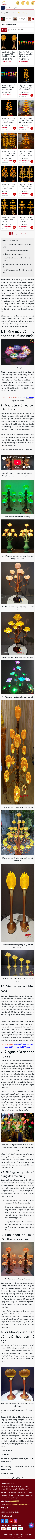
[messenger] (31, 1525)
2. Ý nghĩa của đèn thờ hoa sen (14, 254)
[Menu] (3, 8)
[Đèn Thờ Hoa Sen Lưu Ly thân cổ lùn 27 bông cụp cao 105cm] (9, 141)
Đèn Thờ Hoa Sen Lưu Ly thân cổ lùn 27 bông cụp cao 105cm (8, 153)
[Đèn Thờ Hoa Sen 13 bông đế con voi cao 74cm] (9, 207)
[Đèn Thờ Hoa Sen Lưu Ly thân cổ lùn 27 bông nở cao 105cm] (26, 108)
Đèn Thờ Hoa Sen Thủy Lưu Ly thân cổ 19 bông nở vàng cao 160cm (8, 186)
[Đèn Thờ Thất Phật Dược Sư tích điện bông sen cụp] (9, 75)
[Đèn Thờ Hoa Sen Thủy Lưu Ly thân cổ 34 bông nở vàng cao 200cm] (26, 75)
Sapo (23, 1537)
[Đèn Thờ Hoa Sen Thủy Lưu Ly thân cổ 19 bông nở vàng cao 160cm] (9, 174)
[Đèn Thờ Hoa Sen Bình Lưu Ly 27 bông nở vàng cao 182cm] (26, 141)
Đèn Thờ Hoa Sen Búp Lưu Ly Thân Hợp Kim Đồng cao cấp (9, 54)
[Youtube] (11, 1521)
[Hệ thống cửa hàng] (17, 3)
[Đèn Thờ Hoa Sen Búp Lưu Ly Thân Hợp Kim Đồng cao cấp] (9, 42)
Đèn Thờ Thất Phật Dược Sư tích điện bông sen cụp (8, 87)
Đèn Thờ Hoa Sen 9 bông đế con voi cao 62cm (26, 219)
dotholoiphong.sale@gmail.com (17, 1504)
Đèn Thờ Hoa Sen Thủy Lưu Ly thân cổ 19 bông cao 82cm (25, 186)
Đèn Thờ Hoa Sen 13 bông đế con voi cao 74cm (9, 219)
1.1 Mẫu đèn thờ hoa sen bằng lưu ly (17, 251)
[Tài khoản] (27, 3)
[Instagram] (15, 1521)
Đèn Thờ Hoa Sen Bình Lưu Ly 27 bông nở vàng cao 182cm (26, 153)
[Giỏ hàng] (32, 3)
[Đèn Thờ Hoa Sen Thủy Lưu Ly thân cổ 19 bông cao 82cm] (26, 174)
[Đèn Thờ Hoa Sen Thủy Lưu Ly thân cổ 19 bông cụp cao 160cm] (9, 108)
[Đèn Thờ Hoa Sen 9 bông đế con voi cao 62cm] (26, 207)
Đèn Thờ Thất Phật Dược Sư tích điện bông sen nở (26, 54)
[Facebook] (2, 1521)
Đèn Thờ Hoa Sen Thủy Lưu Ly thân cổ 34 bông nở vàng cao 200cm (25, 87)
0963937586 (14, 1501)
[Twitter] (6, 1521)
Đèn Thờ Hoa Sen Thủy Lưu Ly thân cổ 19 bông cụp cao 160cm (8, 120)
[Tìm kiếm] (7, 8)
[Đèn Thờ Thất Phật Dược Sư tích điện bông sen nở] (26, 42)
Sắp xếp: (13, 29)
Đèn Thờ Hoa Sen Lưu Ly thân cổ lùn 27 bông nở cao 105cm (26, 120)
